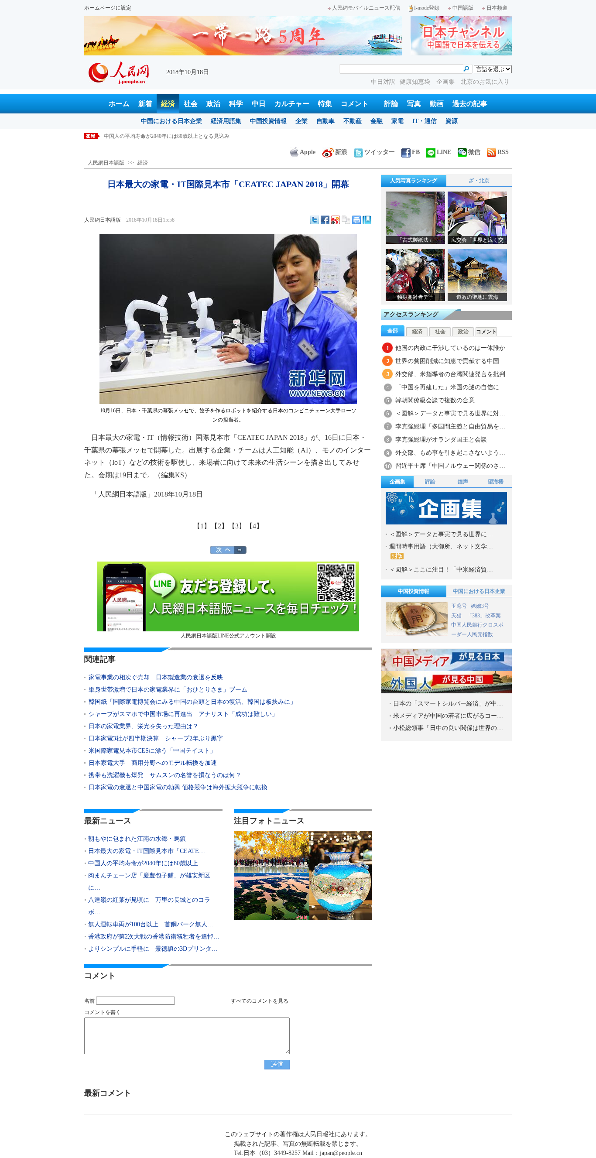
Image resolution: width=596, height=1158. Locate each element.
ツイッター (379, 152)
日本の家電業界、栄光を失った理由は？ (144, 726)
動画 (437, 103)
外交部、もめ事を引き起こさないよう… (450, 452)
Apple (307, 152)
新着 (145, 103)
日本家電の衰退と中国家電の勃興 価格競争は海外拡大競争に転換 (178, 787)
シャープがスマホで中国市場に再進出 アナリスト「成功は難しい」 (183, 714)
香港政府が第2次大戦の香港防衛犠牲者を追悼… (153, 936)
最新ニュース (107, 820)
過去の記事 (469, 103)
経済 (168, 103)
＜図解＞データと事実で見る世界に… (441, 534)
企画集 (446, 82)
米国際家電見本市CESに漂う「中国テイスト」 (152, 750)
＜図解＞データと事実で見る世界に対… (450, 413)
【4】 (254, 526)
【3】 (237, 526)
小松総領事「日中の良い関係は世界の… (448, 728)
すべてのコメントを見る (259, 1001)
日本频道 (496, 8)
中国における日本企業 (171, 121)
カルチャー (291, 103)
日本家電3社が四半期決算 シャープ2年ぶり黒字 (156, 738)
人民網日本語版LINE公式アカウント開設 (228, 636)
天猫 (457, 616)
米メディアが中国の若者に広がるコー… (448, 716)
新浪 (341, 152)
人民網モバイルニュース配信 (366, 8)
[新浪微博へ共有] (335, 220)
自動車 (325, 121)
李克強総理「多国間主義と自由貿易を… (450, 426)
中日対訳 (383, 82)
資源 (451, 121)
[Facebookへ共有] (325, 220)
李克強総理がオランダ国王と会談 (441, 439)
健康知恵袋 (416, 82)
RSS (503, 152)
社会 (191, 103)
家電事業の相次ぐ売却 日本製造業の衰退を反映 (156, 677)
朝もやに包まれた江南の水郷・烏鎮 (137, 839)
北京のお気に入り (485, 82)
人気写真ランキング (413, 181)
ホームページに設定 (107, 8)
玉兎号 (459, 606)
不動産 (352, 121)
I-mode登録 (426, 8)
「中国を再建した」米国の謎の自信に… (450, 387)
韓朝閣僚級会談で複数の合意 (435, 400)
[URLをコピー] (346, 220)
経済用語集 (226, 121)
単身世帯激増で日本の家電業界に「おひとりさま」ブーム (168, 689)
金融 (376, 121)
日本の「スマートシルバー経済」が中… (448, 703)
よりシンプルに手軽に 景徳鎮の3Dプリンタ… (153, 949)
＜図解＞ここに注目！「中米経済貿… (441, 569)
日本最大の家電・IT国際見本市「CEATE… (146, 851)
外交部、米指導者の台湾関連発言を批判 (450, 374)
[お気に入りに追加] (367, 220)
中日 (259, 103)
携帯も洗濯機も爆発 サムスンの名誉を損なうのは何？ (165, 775)
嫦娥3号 (480, 606)
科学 (236, 103)
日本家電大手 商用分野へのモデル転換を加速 (153, 763)
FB (416, 152)
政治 (213, 103)
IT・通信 (424, 121)
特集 (325, 103)
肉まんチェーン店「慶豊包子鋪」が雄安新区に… (149, 881)
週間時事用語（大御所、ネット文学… (441, 546)
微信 (474, 152)
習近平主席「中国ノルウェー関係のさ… (450, 466)
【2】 (219, 526)
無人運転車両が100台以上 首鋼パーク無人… (150, 924)
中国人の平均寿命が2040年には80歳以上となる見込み (166, 136)
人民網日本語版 (106, 163)
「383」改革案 (484, 616)
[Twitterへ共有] (314, 220)
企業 (301, 121)
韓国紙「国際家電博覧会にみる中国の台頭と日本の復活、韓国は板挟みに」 (195, 702)
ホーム (119, 103)
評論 (391, 103)
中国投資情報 (268, 121)
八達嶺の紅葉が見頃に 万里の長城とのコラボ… (149, 906)
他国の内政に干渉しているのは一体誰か (450, 348)
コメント (355, 103)
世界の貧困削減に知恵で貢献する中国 (447, 361)
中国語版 (462, 8)
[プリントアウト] (356, 220)
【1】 (202, 526)
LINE (444, 152)
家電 (397, 121)
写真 (414, 103)
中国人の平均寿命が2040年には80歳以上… (146, 863)
